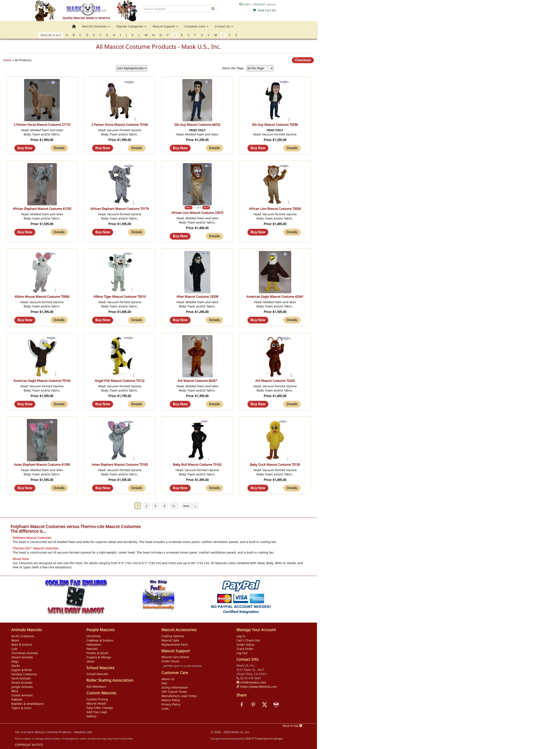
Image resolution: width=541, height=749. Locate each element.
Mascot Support (164, 26)
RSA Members (96, 687)
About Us (167, 679)
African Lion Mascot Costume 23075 (197, 212)
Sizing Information (174, 687)
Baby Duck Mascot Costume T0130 (275, 464)
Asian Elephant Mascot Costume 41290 (42, 464)
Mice (14, 691)
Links (165, 709)
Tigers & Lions (21, 708)
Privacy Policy (170, 704)
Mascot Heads (96, 703)
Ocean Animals (22, 695)
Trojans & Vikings (98, 657)
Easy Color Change (99, 708)
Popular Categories (130, 26)
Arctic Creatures (22, 636)
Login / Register (259, 4)
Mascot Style (170, 640)
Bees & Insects (21, 645)
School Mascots (97, 674)
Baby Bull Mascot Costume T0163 (197, 464)
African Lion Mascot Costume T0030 (275, 208)
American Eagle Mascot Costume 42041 (274, 296)
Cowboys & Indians (99, 640)
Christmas (93, 636)
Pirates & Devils (97, 653)
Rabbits (16, 699)
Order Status (245, 645)
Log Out (242, 653)
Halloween (93, 645)
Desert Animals (22, 657)
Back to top (291, 726)
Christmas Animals (24, 653)
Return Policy (170, 700)
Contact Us (223, 26)
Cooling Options (172, 636)
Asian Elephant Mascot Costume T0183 (120, 464)
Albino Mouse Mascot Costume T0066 (42, 296)
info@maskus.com (252, 682)
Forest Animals (21, 683)
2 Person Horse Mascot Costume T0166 (119, 124)
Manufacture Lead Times (179, 696)
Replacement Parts (174, 645)
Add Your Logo (96, 712)
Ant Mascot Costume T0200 (275, 380)
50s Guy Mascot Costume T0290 (275, 124)
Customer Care (195, 26)
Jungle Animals (22, 687)
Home (7, 60)
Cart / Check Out (248, 640)
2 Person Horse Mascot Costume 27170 (42, 124)
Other (90, 661)
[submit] (213, 8)
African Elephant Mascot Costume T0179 (119, 208)
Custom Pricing (97, 699)
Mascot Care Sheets (175, 657)
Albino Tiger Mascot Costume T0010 (120, 296)
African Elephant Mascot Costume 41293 (42, 208)
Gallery (91, 716)
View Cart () (267, 10)
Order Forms (170, 661)
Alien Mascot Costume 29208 (197, 296)
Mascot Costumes (95, 26)
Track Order (244, 649)
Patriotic (92, 649)
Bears (15, 640)
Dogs (15, 661)
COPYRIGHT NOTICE (29, 745)
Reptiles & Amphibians (27, 704)
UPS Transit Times (174, 692)
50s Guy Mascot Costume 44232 (197, 124)
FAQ (164, 683)
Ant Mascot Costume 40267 (197, 380)
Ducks (15, 666)
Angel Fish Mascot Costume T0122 (120, 380)
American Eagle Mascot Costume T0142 (42, 380)
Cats (14, 649)
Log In (240, 636)
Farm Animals (21, 678)
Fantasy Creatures (24, 674)
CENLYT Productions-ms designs (264, 738)
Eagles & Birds (21, 670)
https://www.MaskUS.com (258, 687)
